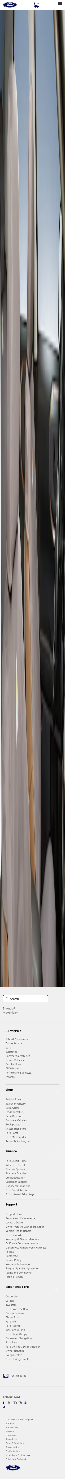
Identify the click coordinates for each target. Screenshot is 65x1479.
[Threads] (25, 1403)
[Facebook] (4, 1403)
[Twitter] (9, 1403)
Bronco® (9, 1008)
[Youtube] (15, 1403)
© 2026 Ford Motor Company (19, 1419)
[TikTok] (4, 1407)
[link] (10, 1423)
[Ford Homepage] (13, 1470)
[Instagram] (20, 1403)
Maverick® (10, 1013)
